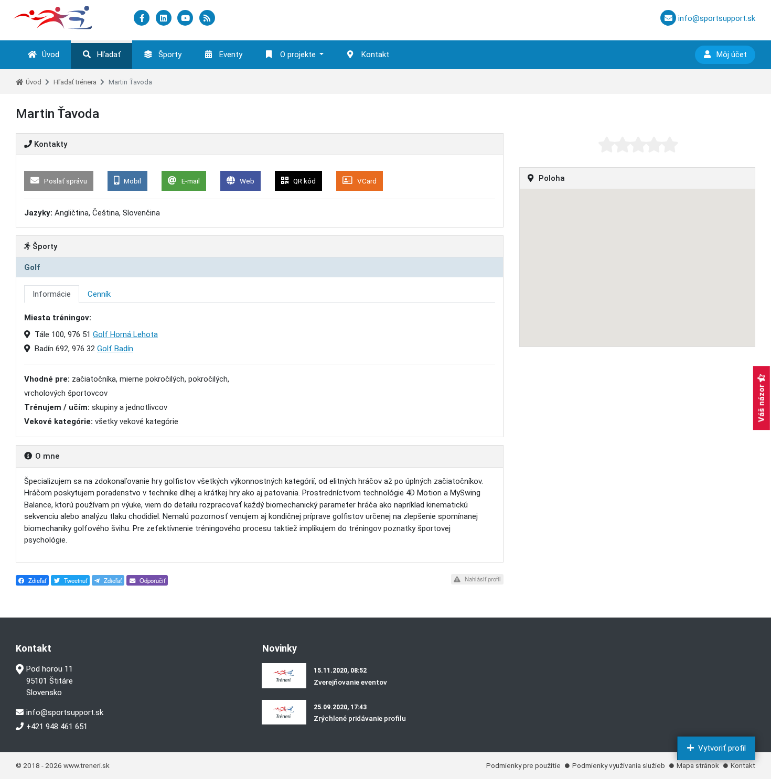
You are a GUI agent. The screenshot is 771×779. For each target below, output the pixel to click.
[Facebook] (143, 18)
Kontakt (375, 54)
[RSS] (207, 18)
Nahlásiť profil (482, 579)
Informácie (52, 294)
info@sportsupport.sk (64, 712)
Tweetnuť (74, 580)
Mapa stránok (698, 765)
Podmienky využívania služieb (618, 765)
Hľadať (109, 54)
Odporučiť (151, 580)
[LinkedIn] (165, 18)
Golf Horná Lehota (125, 334)
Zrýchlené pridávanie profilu (360, 718)
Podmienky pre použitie (523, 765)
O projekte (298, 54)
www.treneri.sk (86, 765)
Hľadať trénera (75, 82)
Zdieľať (36, 580)
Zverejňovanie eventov (350, 682)
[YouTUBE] (186, 18)
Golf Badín (115, 348)
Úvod (50, 54)
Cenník (99, 294)
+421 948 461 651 (57, 726)
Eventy (230, 54)
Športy (169, 54)
